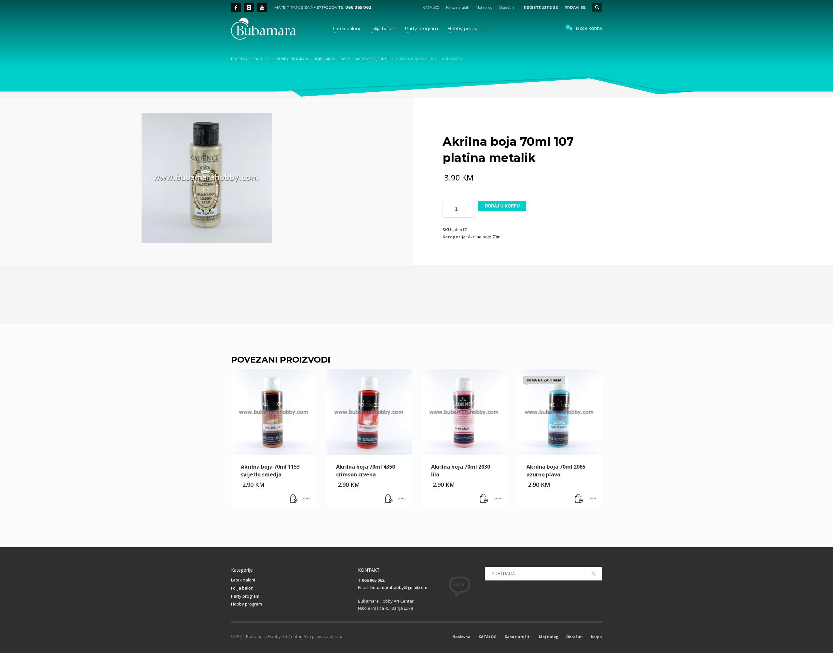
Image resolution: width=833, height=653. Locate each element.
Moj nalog (484, 7)
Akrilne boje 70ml (484, 237)
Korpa (596, 636)
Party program (245, 596)
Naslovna (461, 636)
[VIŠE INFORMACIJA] (306, 499)
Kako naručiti (457, 7)
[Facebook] (236, 7)
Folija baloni (242, 588)
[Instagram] (249, 7)
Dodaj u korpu (502, 206)
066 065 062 (358, 7)
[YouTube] (262, 7)
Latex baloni (243, 580)
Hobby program (246, 604)
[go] (593, 574)
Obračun (506, 7)
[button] (293, 499)
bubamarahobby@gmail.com (398, 587)
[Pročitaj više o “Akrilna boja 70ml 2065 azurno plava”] (579, 499)
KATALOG (431, 7)
